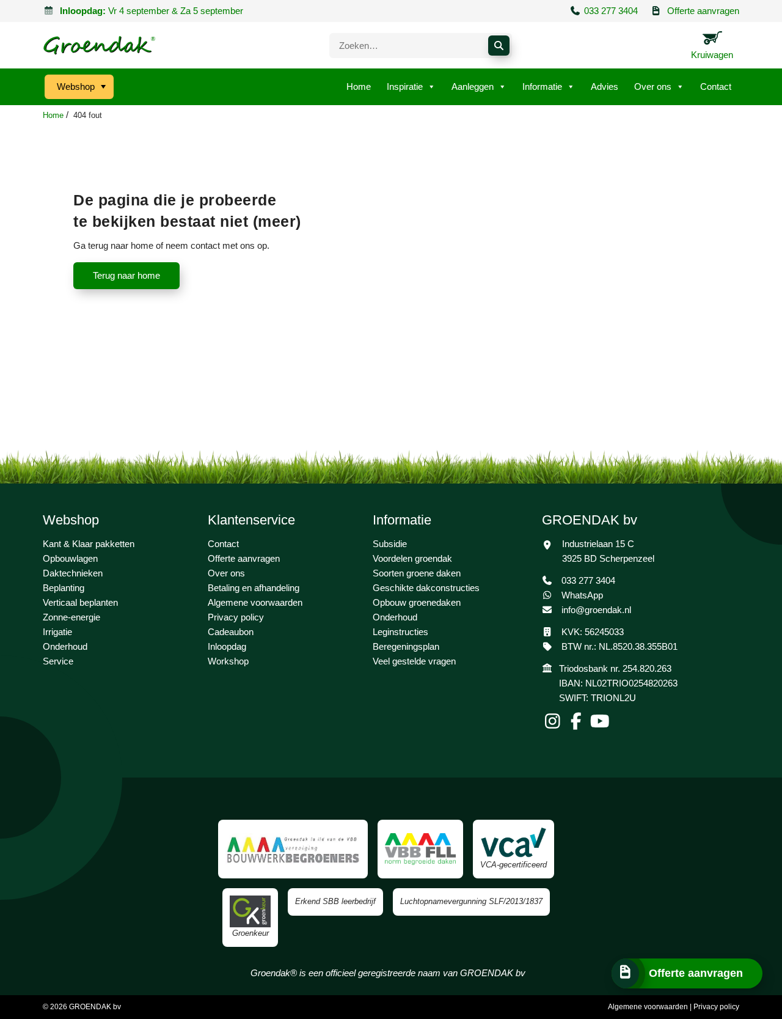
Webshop (76, 86)
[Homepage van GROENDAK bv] (99, 45)
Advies (604, 86)
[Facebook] (578, 724)
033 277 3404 (611, 11)
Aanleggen (472, 86)
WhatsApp (581, 595)
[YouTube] (600, 724)
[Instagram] (554, 724)
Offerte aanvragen (703, 11)
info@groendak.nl (596, 610)
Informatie (542, 86)
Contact (715, 86)
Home (358, 86)
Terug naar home (126, 275)
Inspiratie (405, 86)
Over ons (652, 86)
